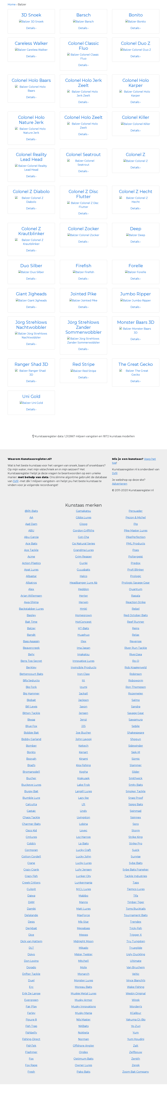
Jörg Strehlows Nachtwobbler (31, 325)
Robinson (135, 674)
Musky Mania (83, 1013)
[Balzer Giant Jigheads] (31, 300)
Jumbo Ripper (135, 293)
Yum (136, 1032)
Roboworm (135, 680)
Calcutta (31, 804)
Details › (31, 28)
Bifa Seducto (31, 680)
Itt (83, 680)
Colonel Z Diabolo (31, 191)
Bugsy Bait (31, 791)
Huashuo (83, 634)
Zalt (135, 1045)
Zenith (135, 1058)
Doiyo (31, 954)
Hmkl (83, 608)
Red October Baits (136, 615)
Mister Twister (83, 954)
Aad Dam (31, 524)
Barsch (83, 14)
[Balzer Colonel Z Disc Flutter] (83, 204)
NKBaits (83, 1026)
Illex (83, 641)
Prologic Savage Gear (136, 582)
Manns (83, 902)
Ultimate (135, 960)
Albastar (31, 576)
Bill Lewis (31, 706)
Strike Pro (135, 843)
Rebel (136, 608)
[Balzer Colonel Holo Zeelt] (83, 125)
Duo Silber (31, 265)
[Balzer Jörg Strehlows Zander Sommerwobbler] (83, 340)
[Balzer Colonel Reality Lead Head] (31, 167)
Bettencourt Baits (31, 674)
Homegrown (83, 615)
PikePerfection (135, 537)
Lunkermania (83, 882)
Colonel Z (135, 154)
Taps (136, 882)
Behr (31, 654)
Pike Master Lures (135, 530)
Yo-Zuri (135, 1026)
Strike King (136, 837)
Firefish (83, 265)
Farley (31, 1013)
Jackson (83, 700)
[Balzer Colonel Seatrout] (83, 162)
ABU (31, 530)
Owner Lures (83, 1065)
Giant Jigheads (31, 293)
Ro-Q (135, 660)
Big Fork (31, 687)
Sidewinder (135, 745)
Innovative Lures (83, 660)
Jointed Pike (83, 293)
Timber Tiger (135, 902)
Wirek (136, 1000)
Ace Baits (31, 543)
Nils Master (83, 1019)
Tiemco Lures (135, 889)
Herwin (83, 602)
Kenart (83, 752)
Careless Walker (31, 43)
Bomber (31, 745)
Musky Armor (83, 1000)
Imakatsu (83, 654)
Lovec (83, 830)
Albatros (31, 582)
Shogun (135, 739)
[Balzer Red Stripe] (83, 370)
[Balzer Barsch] (83, 21)
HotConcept (83, 621)
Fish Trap (31, 1026)
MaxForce (83, 915)
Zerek (136, 1065)
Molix (83, 967)
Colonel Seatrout (83, 154)
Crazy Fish (31, 876)
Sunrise (136, 856)
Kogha (83, 771)
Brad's (31, 765)
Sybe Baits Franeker (136, 869)
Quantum (135, 589)
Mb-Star (83, 921)
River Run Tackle (135, 647)
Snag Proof (135, 797)
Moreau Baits (83, 987)
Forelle (136, 265)
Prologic (135, 576)
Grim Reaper (83, 556)
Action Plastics (31, 563)
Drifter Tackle (31, 973)
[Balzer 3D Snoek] (31, 21)
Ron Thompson (136, 687)
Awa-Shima (31, 602)
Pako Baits (83, 1071)
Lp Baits (83, 843)
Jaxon (83, 706)
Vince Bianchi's (135, 980)
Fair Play (31, 1006)
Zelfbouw (135, 1052)
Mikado (83, 947)
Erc (31, 987)
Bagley (31, 615)
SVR (15, 481)
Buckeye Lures (31, 784)
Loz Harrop (83, 837)
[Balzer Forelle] (135, 272)
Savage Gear (135, 713)
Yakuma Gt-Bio (135, 1019)
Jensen (83, 713)
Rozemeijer (135, 693)
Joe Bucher (83, 732)
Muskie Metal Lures (83, 993)
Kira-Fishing (83, 765)
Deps (31, 921)
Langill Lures (83, 791)
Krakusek (83, 778)
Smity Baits (136, 784)
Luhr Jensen (83, 869)
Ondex (83, 1052)
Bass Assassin (31, 641)
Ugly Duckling (135, 954)
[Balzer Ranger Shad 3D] (31, 372)
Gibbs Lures (83, 517)
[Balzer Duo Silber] (31, 272)
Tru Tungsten (135, 941)
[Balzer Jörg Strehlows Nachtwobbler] (31, 335)
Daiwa (31, 895)
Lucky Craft (83, 850)
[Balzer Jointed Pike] (83, 300)
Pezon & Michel (136, 517)
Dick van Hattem (31, 941)
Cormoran (31, 850)
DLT (31, 947)
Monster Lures (83, 980)
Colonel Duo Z (135, 43)
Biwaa (31, 719)
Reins (135, 628)
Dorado (31, 967)
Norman (83, 1039)
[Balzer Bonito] (135, 21)
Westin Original (136, 993)
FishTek (31, 1045)
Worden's (135, 1006)
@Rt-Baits (31, 511)
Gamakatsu (83, 511)
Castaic (31, 810)
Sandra (135, 706)
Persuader (136, 511)
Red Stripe (83, 364)
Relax (135, 634)
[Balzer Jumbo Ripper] (135, 300)
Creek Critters (31, 882)
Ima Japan (83, 647)
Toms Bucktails (135, 908)
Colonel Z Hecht (135, 191)
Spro (136, 824)
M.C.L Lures (83, 889)
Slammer (136, 765)
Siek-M (135, 752)
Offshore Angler (83, 1045)
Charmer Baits (31, 824)
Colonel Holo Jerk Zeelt (83, 83)
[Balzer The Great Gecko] (135, 372)
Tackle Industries (135, 876)
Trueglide (135, 947)
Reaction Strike (136, 602)
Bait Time (31, 621)
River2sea (135, 654)
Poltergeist (135, 556)
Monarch (83, 973)
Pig (136, 524)
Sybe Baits (135, 863)
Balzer (31, 628)
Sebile (136, 726)
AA (31, 517)
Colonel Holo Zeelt (83, 117)
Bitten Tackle (31, 713)
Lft (83, 804)
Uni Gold (31, 396)
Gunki (83, 563)
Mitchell (83, 960)
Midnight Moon (83, 941)
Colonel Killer (135, 117)
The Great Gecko (135, 364)
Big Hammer (31, 693)
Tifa (135, 895)
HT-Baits (83, 628)
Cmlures (31, 837)
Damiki (31, 908)
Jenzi (83, 719)
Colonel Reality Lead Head (31, 157)
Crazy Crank (31, 869)
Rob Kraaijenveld (136, 667)
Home (12, 4)
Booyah (31, 758)
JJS (83, 726)
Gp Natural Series (83, 543)
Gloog (83, 524)
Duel (31, 980)
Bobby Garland (31, 739)
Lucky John (83, 856)
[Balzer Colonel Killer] (135, 123)
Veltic (135, 973)
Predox (135, 563)
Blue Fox (31, 726)
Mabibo (83, 895)
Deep (135, 228)
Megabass (83, 928)
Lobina (83, 824)
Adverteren (119, 483)
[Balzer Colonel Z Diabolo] (31, 199)
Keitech (83, 745)
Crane (31, 863)
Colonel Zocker (83, 228)
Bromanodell (31, 771)
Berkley (31, 667)
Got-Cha (83, 537)
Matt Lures (83, 908)
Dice (31, 934)
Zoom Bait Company (135, 1071)
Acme (31, 556)
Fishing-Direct (31, 1039)
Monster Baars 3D (135, 322)
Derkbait (31, 928)
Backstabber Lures (31, 608)
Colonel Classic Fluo (83, 46)
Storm (136, 830)
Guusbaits (83, 569)
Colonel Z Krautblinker (31, 231)
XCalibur (135, 1013)
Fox (31, 1058)
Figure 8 (31, 1019)
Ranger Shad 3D (31, 364)
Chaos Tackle (31, 817)
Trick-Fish (135, 928)
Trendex (135, 921)
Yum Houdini (135, 1039)
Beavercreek (31, 647)
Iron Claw (83, 674)
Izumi (83, 687)
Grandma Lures (83, 550)
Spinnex (135, 817)
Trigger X (135, 934)
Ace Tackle (31, 550)
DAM (31, 902)
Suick (135, 850)
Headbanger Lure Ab (83, 582)
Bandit (31, 634)
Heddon (83, 589)
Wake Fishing (135, 987)
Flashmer (31, 1052)
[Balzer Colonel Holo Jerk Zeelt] (83, 93)
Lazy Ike (83, 797)
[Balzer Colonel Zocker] (83, 235)
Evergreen (31, 1000)
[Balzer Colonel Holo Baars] (31, 88)
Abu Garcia (31, 537)
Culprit (31, 889)
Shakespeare (135, 732)
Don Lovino (31, 960)
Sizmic (136, 758)
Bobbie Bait (31, 732)
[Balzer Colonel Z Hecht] (135, 199)
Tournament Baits (135, 915)
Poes (135, 550)
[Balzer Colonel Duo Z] (135, 49)
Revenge (136, 641)
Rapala (135, 595)
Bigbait (31, 700)
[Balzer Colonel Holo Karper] (135, 93)
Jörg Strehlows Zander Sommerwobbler (83, 327)
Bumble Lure (31, 797)
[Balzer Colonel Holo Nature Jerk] (31, 130)
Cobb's (31, 843)
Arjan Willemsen (31, 595)
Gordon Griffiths (83, 530)
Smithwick (135, 778)
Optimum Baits (83, 1058)
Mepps (83, 934)
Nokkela (83, 1032)
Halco (83, 576)
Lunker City (83, 876)
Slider (135, 771)
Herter (83, 595)
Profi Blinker (135, 569)
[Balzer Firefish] (83, 272)
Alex (31, 589)
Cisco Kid (31, 830)
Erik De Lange (31, 993)
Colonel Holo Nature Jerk (31, 120)
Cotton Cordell (31, 856)
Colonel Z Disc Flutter (83, 194)
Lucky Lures (83, 863)
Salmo (136, 700)
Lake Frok (83, 784)
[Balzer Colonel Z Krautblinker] (31, 241)
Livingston (83, 817)
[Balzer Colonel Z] (135, 160)
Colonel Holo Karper (135, 83)
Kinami (83, 758)
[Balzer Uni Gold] (31, 402)
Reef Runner (135, 621)
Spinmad (135, 810)
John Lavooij (83, 739)
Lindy (83, 810)
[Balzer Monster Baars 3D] (135, 330)
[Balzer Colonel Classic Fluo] (83, 56)
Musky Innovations (83, 1006)
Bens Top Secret (31, 660)
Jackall (83, 693)
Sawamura (136, 719)
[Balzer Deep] (135, 235)
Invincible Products (83, 667)
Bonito (136, 14)
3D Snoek (31, 14)
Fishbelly (31, 1032)
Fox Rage (31, 1065)
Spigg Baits (136, 804)
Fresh (31, 1071)
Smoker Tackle (135, 791)
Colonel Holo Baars (31, 80)
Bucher (31, 778)
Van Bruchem (136, 967)
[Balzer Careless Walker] (31, 49)
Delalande (31, 915)
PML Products (135, 543)
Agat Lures (31, 569)
